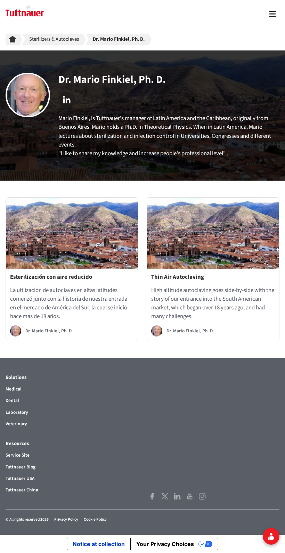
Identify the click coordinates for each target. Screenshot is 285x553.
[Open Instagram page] (202, 496)
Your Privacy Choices (165, 543)
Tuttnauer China (22, 490)
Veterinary (16, 423)
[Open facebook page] (152, 496)
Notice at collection (99, 543)
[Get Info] (271, 536)
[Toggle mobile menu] (272, 14)
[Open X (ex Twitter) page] (165, 496)
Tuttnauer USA (20, 478)
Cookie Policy (95, 519)
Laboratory (17, 412)
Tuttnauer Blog (20, 467)
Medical (14, 389)
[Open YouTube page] (190, 496)
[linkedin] (66, 100)
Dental (12, 400)
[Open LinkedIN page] (177, 496)
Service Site (18, 455)
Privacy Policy (66, 519)
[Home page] (14, 39)
